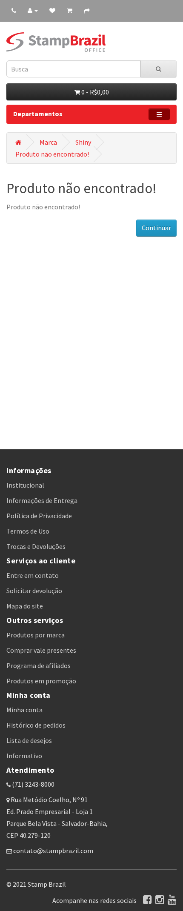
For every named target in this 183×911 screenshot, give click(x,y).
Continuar (156, 227)
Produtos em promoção (41, 681)
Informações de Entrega (41, 500)
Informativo (24, 755)
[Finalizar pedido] (87, 10)
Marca (48, 142)
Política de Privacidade (39, 515)
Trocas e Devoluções (36, 546)
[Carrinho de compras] (69, 10)
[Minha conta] (33, 10)
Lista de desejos (29, 740)
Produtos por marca (35, 635)
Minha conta (24, 709)
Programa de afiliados (38, 665)
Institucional (25, 485)
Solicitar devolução (34, 590)
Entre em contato (32, 575)
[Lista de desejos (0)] (52, 10)
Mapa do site (24, 606)
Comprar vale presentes (41, 650)
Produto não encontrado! (52, 154)
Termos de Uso (27, 531)
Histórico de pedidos (36, 725)
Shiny (83, 142)
